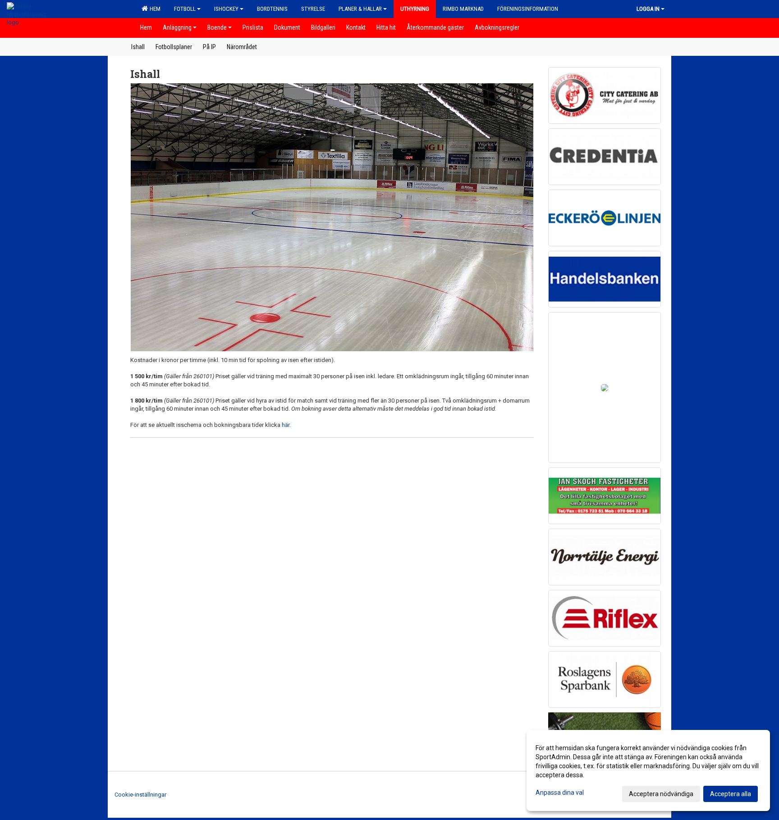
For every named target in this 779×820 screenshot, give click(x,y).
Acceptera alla (730, 793)
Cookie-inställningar (140, 794)
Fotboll (185, 8)
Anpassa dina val (560, 792)
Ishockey (226, 8)
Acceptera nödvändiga (661, 793)
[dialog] (648, 770)
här (285, 424)
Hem (153, 8)
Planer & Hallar (360, 8)
